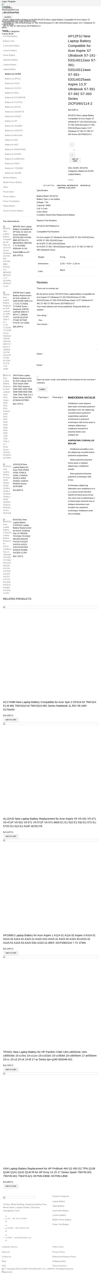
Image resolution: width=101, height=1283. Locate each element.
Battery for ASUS (12, 83)
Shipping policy (59, 1261)
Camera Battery (10, 50)
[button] (11, 719)
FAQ (4, 1266)
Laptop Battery (15, 20)
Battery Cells (8, 41)
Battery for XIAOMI (13, 173)
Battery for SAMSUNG (14, 159)
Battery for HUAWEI (13, 126)
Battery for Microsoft (13, 135)
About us (6, 1252)
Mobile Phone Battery (12, 182)
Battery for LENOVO (14, 131)
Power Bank (8, 192)
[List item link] (25, 1229)
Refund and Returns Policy (64, 1257)
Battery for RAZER (13, 154)
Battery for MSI (11, 140)
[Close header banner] (3, 1277)
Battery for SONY (12, 164)
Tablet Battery (9, 206)
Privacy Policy (58, 1252)
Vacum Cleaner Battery (13, 211)
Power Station (9, 197)
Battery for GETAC (13, 107)
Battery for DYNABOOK (15, 97)
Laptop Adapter (9, 65)
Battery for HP (11, 121)
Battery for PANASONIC (15, 149)
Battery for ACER (29, 20)
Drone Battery (9, 55)
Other (5, 187)
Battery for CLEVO (13, 88)
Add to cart (75, 160)
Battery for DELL (12, 93)
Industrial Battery (10, 60)
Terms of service (59, 1266)
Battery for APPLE (13, 79)
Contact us (6, 1257)
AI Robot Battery (10, 36)
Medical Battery (10, 178)
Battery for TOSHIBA (14, 168)
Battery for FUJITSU (14, 102)
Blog (4, 1261)
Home (6, 20)
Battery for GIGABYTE (14, 112)
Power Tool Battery (11, 201)
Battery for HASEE (13, 116)
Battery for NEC (12, 145)
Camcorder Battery (11, 46)
